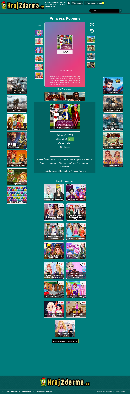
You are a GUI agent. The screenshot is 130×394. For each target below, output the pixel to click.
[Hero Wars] (113, 85)
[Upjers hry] (17, 122)
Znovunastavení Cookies (43, 391)
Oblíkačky (65, 147)
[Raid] (17, 140)
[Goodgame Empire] (17, 158)
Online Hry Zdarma (120, 391)
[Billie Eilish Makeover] (54, 192)
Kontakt (7, 391)
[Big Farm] (17, 177)
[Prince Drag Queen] (76, 192)
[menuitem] (78, 171)
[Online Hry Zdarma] (65, 382)
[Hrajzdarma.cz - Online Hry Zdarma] (68, 3)
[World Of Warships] (113, 122)
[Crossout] (17, 85)
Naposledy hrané (95, 3)
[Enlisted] (17, 104)
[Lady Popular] (113, 158)
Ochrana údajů (26, 391)
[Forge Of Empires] (113, 140)
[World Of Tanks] (113, 104)
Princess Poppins (78, 171)
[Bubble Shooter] (17, 195)
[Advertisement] (17, 45)
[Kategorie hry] (38, 24)
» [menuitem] (51, 171)
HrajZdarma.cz (50, 171)
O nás (15, 391)
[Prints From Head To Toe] (76, 251)
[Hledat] (120, 11)
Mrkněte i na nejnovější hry (64, 341)
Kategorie (78, 3)
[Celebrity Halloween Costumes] (54, 251)
